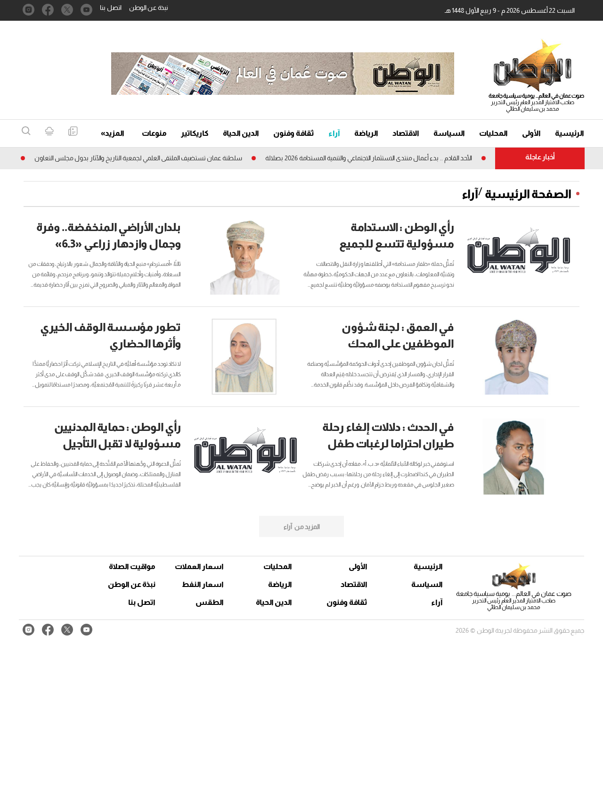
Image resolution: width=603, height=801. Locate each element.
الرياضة (366, 133)
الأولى (531, 133)
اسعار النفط (203, 584)
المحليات (493, 133)
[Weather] (49, 132)
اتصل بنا (111, 7)
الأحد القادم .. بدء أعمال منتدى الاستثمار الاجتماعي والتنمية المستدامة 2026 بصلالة (381, 158)
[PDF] (73, 131)
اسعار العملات (200, 566)
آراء (334, 133)
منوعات (154, 133)
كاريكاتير (195, 133)
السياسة (449, 133)
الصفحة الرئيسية (528, 193)
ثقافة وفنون (293, 133)
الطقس (210, 602)
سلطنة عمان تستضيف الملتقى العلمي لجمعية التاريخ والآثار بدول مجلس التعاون (151, 158)
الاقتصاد (405, 133)
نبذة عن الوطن (148, 7)
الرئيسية (569, 133)
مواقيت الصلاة (132, 566)
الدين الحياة (241, 133)
